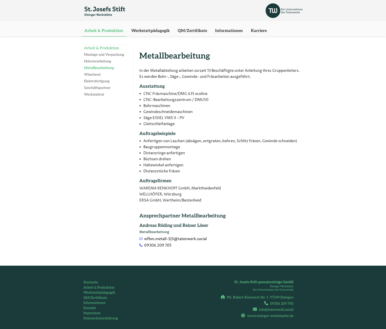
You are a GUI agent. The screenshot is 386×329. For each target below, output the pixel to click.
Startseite (90, 282)
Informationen (94, 303)
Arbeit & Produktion (99, 288)
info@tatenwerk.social (276, 310)
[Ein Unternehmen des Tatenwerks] (253, 9)
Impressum (92, 313)
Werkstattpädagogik (99, 293)
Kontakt (89, 308)
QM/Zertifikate (95, 298)
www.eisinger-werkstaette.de (270, 316)
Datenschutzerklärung (100, 318)
